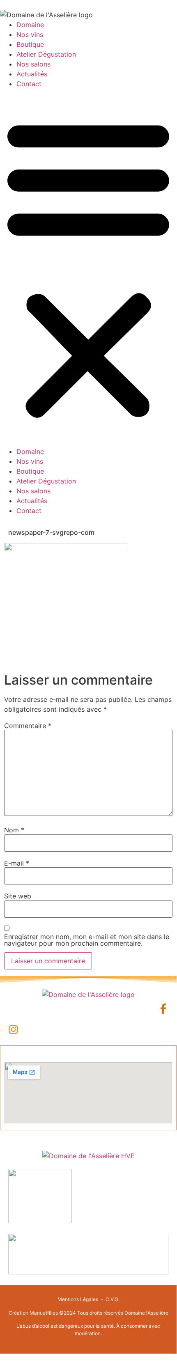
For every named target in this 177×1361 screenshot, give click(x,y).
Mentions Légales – (80, 1299)
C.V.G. (113, 1299)
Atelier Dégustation (46, 54)
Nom (14, 830)
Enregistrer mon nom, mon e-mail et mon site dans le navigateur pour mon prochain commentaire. (86, 939)
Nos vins (29, 34)
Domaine (30, 25)
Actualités (31, 74)
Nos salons (33, 64)
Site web (17, 896)
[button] (88, 268)
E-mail (16, 863)
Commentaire (27, 725)
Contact (28, 84)
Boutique (30, 44)
